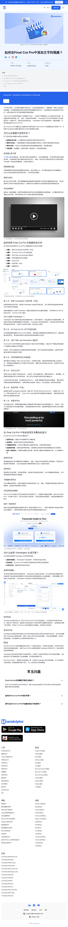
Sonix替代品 (38, 830)
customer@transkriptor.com (34, 913)
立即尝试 (58, 2)
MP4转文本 (4, 766)
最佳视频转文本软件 (6, 827)
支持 (40, 910)
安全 (2, 793)
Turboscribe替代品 (40, 840)
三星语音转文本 (5, 836)
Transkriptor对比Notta (7, 874)
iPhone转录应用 (5, 830)
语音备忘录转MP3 (6, 843)
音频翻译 (3, 772)
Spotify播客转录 (5, 815)
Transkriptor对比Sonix (7, 883)
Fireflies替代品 (39, 812)
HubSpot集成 (38, 754)
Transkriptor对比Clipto (7, 859)
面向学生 (3, 787)
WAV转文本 (4, 769)
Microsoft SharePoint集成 (42, 769)
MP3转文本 (4, 763)
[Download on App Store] (34, 729)
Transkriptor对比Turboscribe (9, 889)
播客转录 (3, 778)
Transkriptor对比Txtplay (8, 892)
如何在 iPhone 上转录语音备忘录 (10, 840)
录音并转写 (4, 775)
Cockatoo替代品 (39, 809)
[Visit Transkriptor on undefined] (29, 905)
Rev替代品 (38, 827)
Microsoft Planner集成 (41, 775)
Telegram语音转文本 (7, 821)
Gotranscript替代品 (40, 815)
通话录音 (3, 803)
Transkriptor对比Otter (7, 877)
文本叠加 (6, 157)
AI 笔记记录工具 (5, 751)
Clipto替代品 (38, 806)
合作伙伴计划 (5, 790)
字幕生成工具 (5, 760)
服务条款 (34, 910)
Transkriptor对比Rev (7, 880)
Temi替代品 (38, 833)
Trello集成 (38, 787)
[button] (46, 7)
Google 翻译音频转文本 (7, 812)
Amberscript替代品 (40, 803)
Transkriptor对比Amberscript (9, 856)
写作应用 (3, 833)
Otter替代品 (38, 824)
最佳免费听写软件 (6, 806)
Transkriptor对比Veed (7, 895)
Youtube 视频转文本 (6, 757)
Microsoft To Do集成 (40, 772)
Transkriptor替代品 (40, 836)
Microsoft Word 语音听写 (8, 818)
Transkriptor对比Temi (7, 886)
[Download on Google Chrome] (12, 738)
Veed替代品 (38, 846)
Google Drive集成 (40, 751)
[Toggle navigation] (63, 7)
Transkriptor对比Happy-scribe (9, 871)
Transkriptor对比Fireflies (8, 865)
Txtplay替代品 (39, 843)
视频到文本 (4, 754)
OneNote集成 (39, 778)
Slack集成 (38, 763)
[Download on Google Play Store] (12, 729)
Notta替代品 (38, 821)
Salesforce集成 (39, 760)
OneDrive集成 (39, 781)
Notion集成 (38, 757)
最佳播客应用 (5, 824)
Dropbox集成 (38, 784)
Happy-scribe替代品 (40, 818)
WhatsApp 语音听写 (6, 809)
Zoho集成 (37, 766)
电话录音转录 (5, 781)
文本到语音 (4, 784)
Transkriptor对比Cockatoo (8, 862)
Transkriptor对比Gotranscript (9, 868)
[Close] (66, 2)
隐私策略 (26, 910)
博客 (46, 910)
